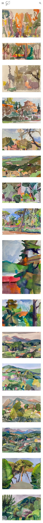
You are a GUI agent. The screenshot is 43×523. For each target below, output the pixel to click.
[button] (3, 3)
